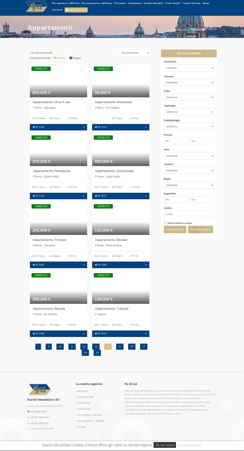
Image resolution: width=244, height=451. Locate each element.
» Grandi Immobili (85, 397)
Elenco (61, 58)
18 (85, 352)
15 (120, 346)
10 (60, 346)
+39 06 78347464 (39, 417)
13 (96, 346)
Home (193, 28)
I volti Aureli (172, 3)
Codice (168, 208)
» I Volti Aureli (83, 403)
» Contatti (81, 426)
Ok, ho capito (164, 445)
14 (108, 346)
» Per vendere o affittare (89, 415)
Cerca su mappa (200, 229)
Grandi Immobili (153, 3)
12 (84, 346)
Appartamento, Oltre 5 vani (51, 102)
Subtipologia (172, 120)
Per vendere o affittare (66, 3)
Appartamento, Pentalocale (52, 171)
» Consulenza (83, 409)
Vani (166, 149)
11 (72, 346)
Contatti (57, 9)
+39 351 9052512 (39, 423)
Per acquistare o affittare (96, 3)
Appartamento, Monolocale (113, 102)
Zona (167, 91)
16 (132, 346)
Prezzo (168, 135)
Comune (169, 76)
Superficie (170, 193)
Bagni (167, 178)
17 (144, 346)
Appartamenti (209, 28)
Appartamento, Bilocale (111, 240)
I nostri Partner (191, 3)
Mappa (76, 58)
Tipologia (169, 105)
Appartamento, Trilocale (49, 240)
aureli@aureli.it (39, 411)
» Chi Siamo (82, 391)
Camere (168, 164)
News (206, 3)
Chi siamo (120, 3)
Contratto (170, 61)
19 (97, 352)
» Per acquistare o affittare (90, 420)
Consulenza (135, 3)
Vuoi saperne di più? (190, 445)
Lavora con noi (77, 10)
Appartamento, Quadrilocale (114, 171)
